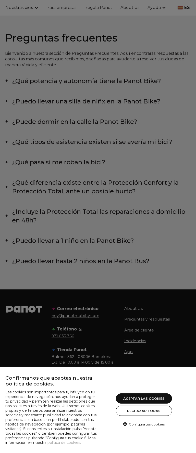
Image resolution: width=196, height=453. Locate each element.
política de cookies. (64, 442)
